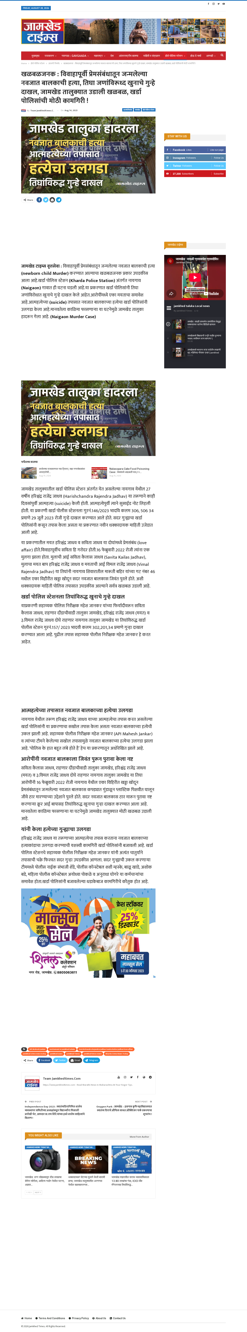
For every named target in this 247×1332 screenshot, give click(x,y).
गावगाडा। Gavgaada (74, 55)
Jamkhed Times (73, 1053)
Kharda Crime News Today (117, 1053)
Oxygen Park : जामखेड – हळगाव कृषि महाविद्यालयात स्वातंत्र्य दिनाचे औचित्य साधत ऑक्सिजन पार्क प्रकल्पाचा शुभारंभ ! (124, 1110)
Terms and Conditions (52, 1318)
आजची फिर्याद (127, 110)
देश (112, 55)
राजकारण (49, 55)
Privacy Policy (80, 1318)
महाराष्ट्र (98, 55)
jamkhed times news (92, 1053)
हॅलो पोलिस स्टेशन (174, 55)
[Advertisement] (88, 231)
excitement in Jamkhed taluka (62, 1049)
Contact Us (119, 1318)
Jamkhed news (56, 1053)
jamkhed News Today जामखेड (39, 1147)
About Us (101, 1318)
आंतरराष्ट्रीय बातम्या (128, 55)
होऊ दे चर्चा (195, 55)
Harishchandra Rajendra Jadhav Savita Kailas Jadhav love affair (106, 1049)
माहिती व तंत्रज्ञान (151, 55)
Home (28, 1318)
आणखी (209, 55)
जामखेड (137, 110)
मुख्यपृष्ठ (35, 55)
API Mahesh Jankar (37, 1049)
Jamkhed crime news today (34, 1053)
